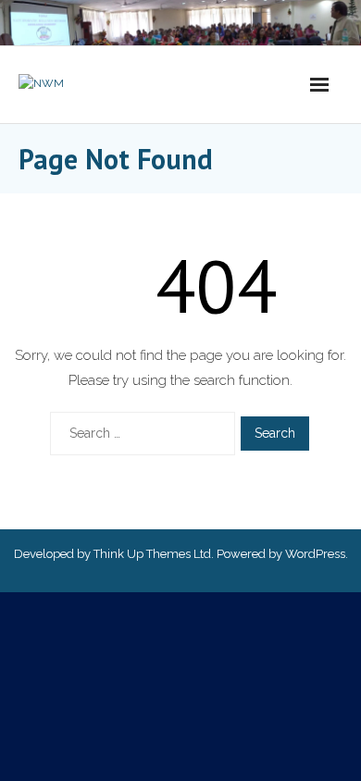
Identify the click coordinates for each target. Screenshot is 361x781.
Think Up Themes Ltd (152, 554)
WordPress (315, 554)
